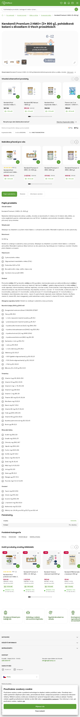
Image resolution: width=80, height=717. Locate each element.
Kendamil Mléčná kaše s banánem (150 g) (72, 573)
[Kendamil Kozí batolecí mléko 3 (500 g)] (11, 90)
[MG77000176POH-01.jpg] (31, 560)
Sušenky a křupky (35, 537)
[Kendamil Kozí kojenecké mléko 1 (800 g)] (52, 90)
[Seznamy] (61, 3)
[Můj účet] (65, 3)
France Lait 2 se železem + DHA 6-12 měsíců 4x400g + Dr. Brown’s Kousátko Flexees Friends (72, 104)
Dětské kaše (12, 537)
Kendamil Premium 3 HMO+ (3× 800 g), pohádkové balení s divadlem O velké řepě (31, 169)
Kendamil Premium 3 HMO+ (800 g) (51, 169)
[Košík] (72, 3)
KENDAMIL (23, 132)
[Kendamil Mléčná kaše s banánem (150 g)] (72, 560)
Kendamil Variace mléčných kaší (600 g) (52, 573)
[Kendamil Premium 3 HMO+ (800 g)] (52, 155)
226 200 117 (6, 661)
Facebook (8, 669)
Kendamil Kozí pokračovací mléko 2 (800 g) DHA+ (11, 171)
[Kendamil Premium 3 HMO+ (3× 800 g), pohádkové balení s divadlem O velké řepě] (31, 155)
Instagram (20, 669)
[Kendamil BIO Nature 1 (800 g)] (31, 90)
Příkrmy (4, 537)
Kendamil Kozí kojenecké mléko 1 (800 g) (51, 104)
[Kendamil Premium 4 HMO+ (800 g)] (72, 155)
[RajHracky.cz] (2, 15)
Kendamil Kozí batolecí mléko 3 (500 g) (9, 104)
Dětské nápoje (23, 537)
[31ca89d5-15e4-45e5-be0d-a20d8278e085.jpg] (52, 560)
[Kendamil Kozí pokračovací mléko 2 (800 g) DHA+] (11, 155)
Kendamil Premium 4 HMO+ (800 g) (72, 169)
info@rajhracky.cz (48, 661)
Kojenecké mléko (7, 132)
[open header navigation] (77, 3)
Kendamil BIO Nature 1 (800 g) (31, 104)
